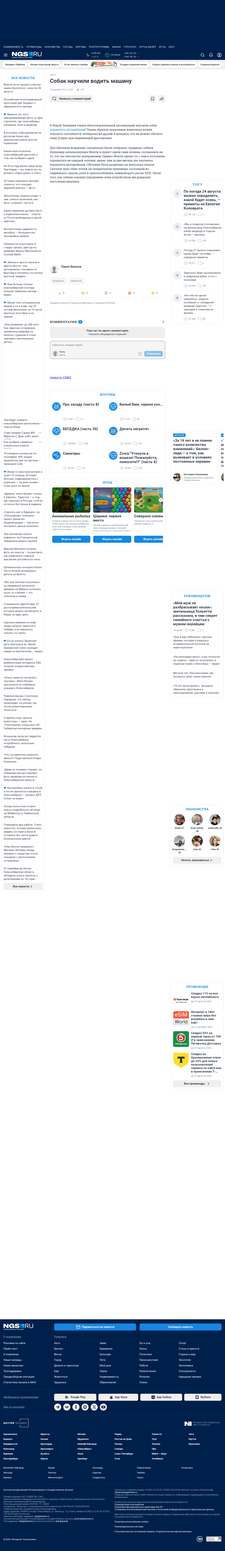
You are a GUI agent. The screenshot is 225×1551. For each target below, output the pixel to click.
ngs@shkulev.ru (41, 1516)
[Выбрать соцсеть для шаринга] (161, 98)
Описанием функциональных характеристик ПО (139, 1507)
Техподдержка (12, 1371)
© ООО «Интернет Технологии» (20, 1539)
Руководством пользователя (129, 1504)
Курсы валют (147, 47)
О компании (11, 1354)
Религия (144, 1376)
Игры (162, 47)
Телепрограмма (99, 47)
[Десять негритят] (114, 436)
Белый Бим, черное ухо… (141, 404)
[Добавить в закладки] (152, 98)
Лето (103, 1360)
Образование (108, 1382)
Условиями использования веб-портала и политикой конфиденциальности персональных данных (164, 1509)
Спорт (182, 1343)
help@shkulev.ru (26, 1521)
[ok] (75, 1407)
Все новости (23, 78)
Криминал (106, 1348)
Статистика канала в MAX (20, 1382)
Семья (143, 1382)
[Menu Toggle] (5, 55)
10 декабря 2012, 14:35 (61, 89)
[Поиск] (202, 55)
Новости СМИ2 (60, 377)
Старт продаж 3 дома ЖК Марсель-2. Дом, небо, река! (21, 434)
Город (57, 1360)
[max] (85, 1407)
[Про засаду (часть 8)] (57, 411)
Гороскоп (130, 47)
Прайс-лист (11, 1348)
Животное (76, 281)
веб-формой (62, 1521)
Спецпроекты (187, 1371)
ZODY (172, 47)
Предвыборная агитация (19, 1376)
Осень (143, 1348)
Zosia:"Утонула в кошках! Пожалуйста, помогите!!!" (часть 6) (138, 457)
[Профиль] (219, 55)
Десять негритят (134, 429)
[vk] (66, 1407)
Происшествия (148, 1360)
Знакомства (52, 47)
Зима (103, 1343)
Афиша (116, 47)
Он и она (144, 1343)
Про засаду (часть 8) (81, 404)
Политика (145, 1354)
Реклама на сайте (14, 1343)
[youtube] (103, 1407)
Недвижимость (14, 47)
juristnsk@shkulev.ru (84, 1519)
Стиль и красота (189, 1348)
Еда (56, 1371)
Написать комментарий (75, 98)
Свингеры (71, 453)
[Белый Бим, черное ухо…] (114, 411)
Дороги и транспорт (66, 1365)
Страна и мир (187, 1354)
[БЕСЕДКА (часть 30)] (57, 436)
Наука (103, 1371)
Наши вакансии (13, 1365)
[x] (94, 1407)
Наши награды (13, 1360)
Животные (61, 1376)
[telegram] (57, 1407)
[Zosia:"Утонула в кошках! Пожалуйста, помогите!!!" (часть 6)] (114, 460)
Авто (57, 1343)
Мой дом (105, 1365)
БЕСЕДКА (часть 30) (80, 429)
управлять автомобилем (67, 129)
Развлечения (147, 1371)
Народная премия (190, 1376)
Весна (58, 1354)
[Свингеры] (57, 460)
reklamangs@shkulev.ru (126, 1492)
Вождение (58, 281)
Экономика (186, 1365)
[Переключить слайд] (161, 500)
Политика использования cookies (131, 1522)
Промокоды (34, 47)
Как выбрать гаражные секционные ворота (18, 443)
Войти (62, 355)
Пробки (113, 55)
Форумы (81, 47)
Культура (105, 1354)
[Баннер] (104, 65)
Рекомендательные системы (129, 1526)
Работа (143, 1365)
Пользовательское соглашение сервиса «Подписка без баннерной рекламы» (153, 1531)
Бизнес (58, 1348)
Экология (185, 1360)
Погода (68, 47)
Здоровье (60, 1382)
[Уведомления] (211, 55)
